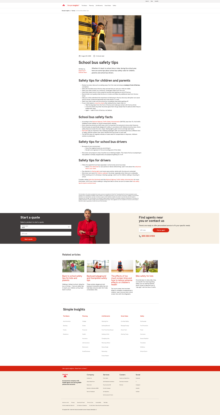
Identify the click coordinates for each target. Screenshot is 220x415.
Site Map (106, 402)
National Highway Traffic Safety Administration (106, 121)
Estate (84, 325)
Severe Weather (144, 338)
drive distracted (94, 166)
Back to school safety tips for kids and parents (72, 278)
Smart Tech (124, 330)
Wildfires (142, 347)
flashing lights (96, 171)
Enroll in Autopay (106, 388)
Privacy (73, 402)
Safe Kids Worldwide (95, 179)
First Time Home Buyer (108, 330)
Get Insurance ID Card (108, 394)
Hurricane (142, 334)
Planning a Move (106, 342)
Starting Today (124, 334)
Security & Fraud (81, 402)
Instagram (138, 384)
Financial (84, 330)
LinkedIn (137, 388)
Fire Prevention (144, 325)
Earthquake (143, 321)
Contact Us (89, 378)
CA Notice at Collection (82, 405)
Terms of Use (90, 402)
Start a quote (28, 239)
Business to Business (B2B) (92, 388)
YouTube (137, 391)
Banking (65, 325)
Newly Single (105, 347)
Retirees (121, 384)
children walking (102, 173)
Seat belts (85, 130)
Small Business (86, 351)
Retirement (85, 347)
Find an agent (161, 230)
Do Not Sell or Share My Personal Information (99, 405)
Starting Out (105, 321)
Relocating (104, 351)
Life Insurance (85, 342)
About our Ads (65, 402)
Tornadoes (143, 342)
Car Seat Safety (125, 321)
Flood (141, 330)
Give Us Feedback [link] (91, 391)
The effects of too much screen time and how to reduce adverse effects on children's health (121, 280)
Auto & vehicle (66, 321)
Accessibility (98, 402)
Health (84, 334)
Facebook (138, 378)
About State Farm (91, 381)
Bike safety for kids (144, 276)
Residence (65, 334)
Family (64, 330)
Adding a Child (105, 334)
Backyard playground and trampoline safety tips (97, 278)
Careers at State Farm (124, 378)
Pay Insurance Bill (107, 384)
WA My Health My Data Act (68, 405)
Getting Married (106, 325)
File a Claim (105, 378)
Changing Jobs (105, 338)
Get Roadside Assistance (108, 381)
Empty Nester (105, 355)
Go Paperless (106, 391)
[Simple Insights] (73, 6)
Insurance (84, 338)
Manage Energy (125, 325)
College (84, 321)
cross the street (99, 103)
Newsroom (89, 384)
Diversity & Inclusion (123, 381)
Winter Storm (143, 351)
